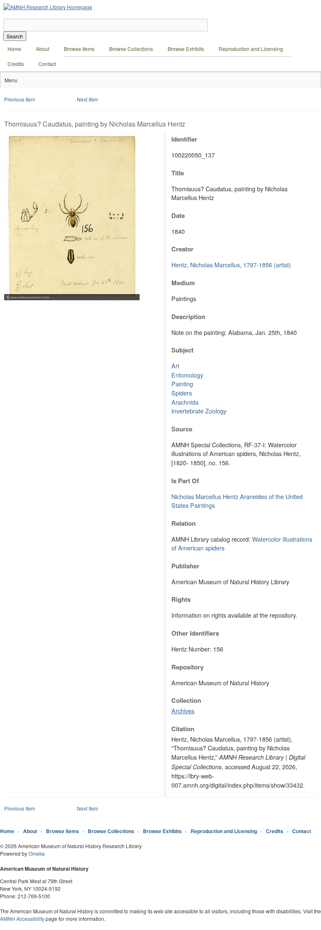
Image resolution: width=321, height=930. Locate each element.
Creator (182, 248)
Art (175, 365)
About (42, 48)
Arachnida (185, 402)
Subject (182, 350)
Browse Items (79, 48)
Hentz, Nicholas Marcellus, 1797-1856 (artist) (231, 264)
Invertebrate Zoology (199, 410)
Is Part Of (185, 480)
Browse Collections (131, 48)
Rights (181, 599)
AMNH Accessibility (22, 918)
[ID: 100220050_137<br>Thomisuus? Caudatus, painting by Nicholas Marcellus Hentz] (72, 298)
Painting (182, 383)
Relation (183, 523)
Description (188, 316)
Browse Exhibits (186, 48)
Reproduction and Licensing (251, 48)
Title (177, 172)
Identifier (184, 139)
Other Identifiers (195, 633)
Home (14, 48)
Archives (182, 710)
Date (178, 215)
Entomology (187, 374)
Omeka (36, 853)
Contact (47, 63)
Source (181, 428)
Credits (16, 63)
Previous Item (19, 99)
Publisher (185, 565)
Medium (183, 282)
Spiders (181, 392)
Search (15, 36)
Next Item (87, 99)
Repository (187, 667)
